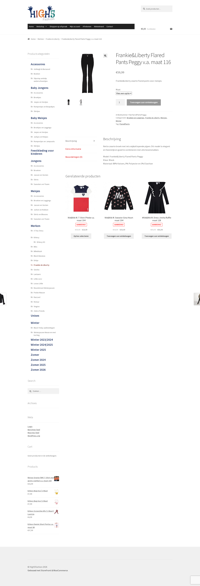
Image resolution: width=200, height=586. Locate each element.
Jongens (36, 161)
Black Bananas (39, 256)
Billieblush (38, 251)
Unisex (35, 315)
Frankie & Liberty (53, 39)
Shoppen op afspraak (58, 26)
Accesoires (38, 93)
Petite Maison (39, 292)
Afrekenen (87, 26)
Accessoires (38, 64)
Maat (118, 89)
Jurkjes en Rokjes (41, 137)
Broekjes (37, 97)
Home (31, 26)
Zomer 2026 (38, 370)
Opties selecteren (81, 236)
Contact (110, 26)
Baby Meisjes (39, 118)
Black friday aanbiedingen (44, 328)
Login (30, 426)
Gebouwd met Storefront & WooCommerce (48, 570)
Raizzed (37, 297)
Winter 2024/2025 (42, 345)
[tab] (81, 141)
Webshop (40, 26)
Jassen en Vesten (41, 175)
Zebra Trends (39, 311)
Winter (118, 121)
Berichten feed (34, 429)
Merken (41, 39)
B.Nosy (36, 237)
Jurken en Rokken (41, 210)
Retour (36, 302)
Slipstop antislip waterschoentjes (41, 79)
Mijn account (75, 26)
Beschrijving (71, 141)
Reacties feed (33, 432)
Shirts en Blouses (41, 214)
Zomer (35, 355)
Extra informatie (73, 149)
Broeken (37, 170)
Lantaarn (37, 274)
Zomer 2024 (38, 360)
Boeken (37, 74)
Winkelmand (99, 26)
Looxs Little (38, 283)
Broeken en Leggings (135, 118)
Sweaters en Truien (41, 184)
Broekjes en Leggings (42, 127)
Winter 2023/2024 (42, 339)
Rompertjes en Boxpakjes (44, 106)
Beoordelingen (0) (73, 157)
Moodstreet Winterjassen (44, 288)
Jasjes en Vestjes (41, 102)
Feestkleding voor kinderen (42, 152)
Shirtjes (37, 111)
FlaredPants (124, 124)
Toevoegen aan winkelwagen (144, 102)
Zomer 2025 (38, 365)
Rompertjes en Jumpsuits (44, 141)
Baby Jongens (39, 88)
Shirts (36, 179)
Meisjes (164, 118)
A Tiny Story (38, 230)
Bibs (35, 246)
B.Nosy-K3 (41, 242)
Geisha (36, 269)
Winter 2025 (38, 350)
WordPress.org (34, 436)
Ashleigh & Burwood (42, 69)
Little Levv (38, 279)
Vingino (37, 306)
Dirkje (36, 260)
